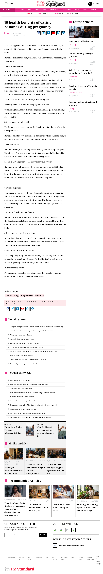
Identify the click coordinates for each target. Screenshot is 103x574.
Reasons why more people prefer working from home (26, 364)
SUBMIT (42, 535)
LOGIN (96, 4)
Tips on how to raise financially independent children (26, 347)
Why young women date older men (21, 335)
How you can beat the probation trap (21, 356)
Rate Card (29, 558)
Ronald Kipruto (34, 501)
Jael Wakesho (74, 63)
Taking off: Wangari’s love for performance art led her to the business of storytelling (36, 327)
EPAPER (85, 10)
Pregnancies (27, 295)
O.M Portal (54, 558)
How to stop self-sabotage (81, 41)
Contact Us (21, 558)
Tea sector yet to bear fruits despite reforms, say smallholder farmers (31, 331)
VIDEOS (77, 10)
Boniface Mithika (10, 500)
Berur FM (73, 14)
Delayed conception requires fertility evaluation (24, 343)
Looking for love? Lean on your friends (22, 339)
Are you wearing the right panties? (20, 380)
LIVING (22, 10)
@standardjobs (67, 545)
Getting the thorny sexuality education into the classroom (28, 360)
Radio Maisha (44, 14)
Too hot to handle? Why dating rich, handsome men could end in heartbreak (34, 351)
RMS (73, 557)
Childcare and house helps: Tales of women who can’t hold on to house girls (33, 405)
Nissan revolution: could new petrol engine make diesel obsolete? (30, 417)
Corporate (11, 557)
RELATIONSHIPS (54, 10)
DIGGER (93, 10)
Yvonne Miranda (16, 33)
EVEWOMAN (7, 10)
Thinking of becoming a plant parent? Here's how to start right (87, 507)
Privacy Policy (80, 558)
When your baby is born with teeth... (21, 388)
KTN (30, 14)
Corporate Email (64, 558)
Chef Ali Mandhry (75, 112)
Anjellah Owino (32, 461)
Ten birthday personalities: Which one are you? (38, 507)
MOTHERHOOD (66, 10)
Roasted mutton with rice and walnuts (22, 397)
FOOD (29, 10)
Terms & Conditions (90, 558)
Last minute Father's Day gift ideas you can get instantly (27, 413)
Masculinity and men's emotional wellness (23, 409)
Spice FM (59, 14)
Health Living (12, 295)
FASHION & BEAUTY (40, 10)
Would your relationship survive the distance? (13, 470)
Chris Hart (73, 80)
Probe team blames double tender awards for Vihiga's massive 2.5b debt (32, 393)
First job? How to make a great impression (23, 401)
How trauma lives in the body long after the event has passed (29, 384)
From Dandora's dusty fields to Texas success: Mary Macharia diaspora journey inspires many (14, 509)
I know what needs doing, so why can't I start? (62, 507)
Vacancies (39, 557)
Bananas (39, 295)
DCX (47, 557)
